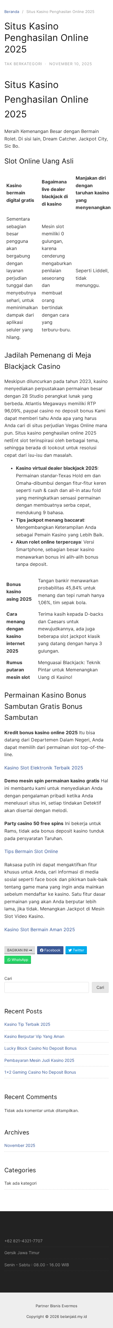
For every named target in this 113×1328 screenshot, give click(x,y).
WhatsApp (19, 959)
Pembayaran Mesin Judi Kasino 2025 (39, 1060)
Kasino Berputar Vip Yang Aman (34, 1036)
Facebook (52, 950)
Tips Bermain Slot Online (31, 851)
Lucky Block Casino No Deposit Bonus (40, 1048)
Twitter (78, 950)
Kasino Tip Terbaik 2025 (27, 1024)
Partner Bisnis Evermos (56, 1305)
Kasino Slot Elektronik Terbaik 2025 (43, 768)
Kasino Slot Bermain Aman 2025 (39, 929)
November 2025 (19, 1145)
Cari (8, 978)
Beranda (11, 11)
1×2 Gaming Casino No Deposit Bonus (40, 1072)
